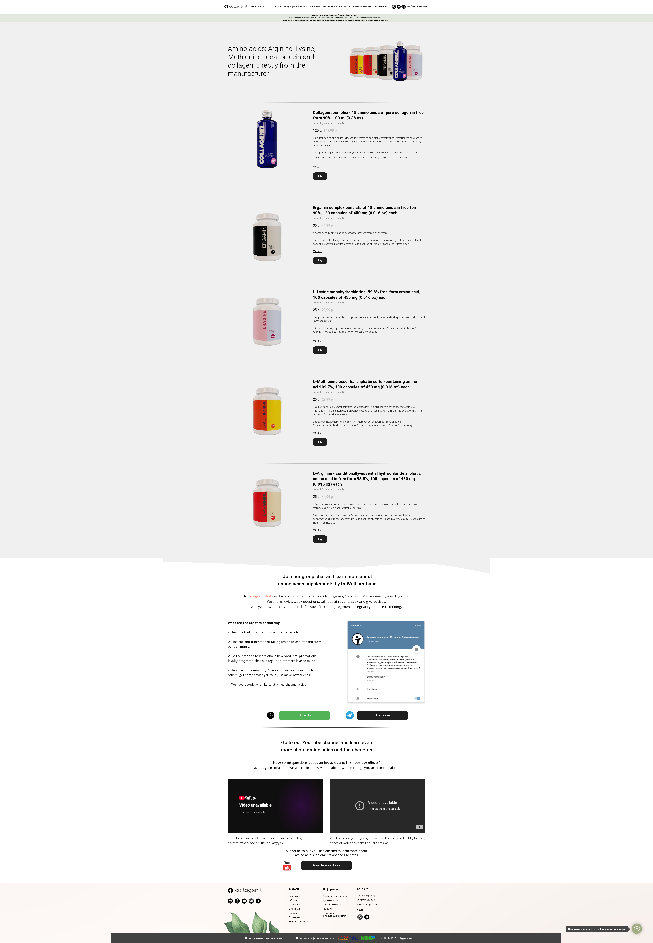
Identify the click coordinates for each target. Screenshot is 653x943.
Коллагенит (295, 896)
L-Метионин (295, 904)
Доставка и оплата (332, 900)
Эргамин (293, 913)
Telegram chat (259, 596)
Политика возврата (332, 904)
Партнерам (294, 917)
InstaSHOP (328, 908)
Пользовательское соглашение (263, 938)
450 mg (351, 297)
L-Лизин (293, 900)
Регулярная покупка (299, 921)
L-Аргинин (294, 908)
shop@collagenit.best (367, 904)
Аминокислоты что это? (335, 896)
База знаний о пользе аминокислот (334, 914)
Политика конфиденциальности (315, 938)
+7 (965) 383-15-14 (366, 900)
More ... (317, 167)
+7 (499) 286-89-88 (366, 896)
